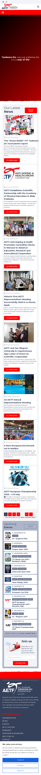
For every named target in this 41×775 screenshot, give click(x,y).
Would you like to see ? (20, 517)
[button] (38, 7)
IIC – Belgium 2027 (19, 617)
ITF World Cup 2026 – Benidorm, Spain (21, 560)
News (5, 721)
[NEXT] (31, 514)
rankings (6, 730)
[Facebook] (3, 2)
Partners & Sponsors (12, 733)
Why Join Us (8, 736)
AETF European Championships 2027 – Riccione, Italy (21, 604)
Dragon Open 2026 (20, 549)
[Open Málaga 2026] (8, 579)
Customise (20, 765)
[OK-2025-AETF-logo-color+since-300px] (10, 6)
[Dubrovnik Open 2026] (8, 569)
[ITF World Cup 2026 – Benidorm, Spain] (8, 557)
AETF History (8, 727)
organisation (9, 718)
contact (6, 739)
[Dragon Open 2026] (8, 546)
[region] (20, 758)
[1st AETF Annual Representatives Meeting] (20, 396)
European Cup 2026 (20, 592)
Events (5, 724)
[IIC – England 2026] (8, 535)
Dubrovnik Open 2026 (21, 572)
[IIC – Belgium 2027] (8, 613)
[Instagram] (6, 2)
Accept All (20, 760)
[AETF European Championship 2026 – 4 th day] (20, 487)
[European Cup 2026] (8, 589)
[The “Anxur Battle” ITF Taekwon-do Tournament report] (20, 139)
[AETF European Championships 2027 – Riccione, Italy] (8, 601)
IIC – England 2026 (19, 539)
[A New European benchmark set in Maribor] (20, 442)
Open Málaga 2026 (20, 582)
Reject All (20, 771)
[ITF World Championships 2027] (8, 625)
